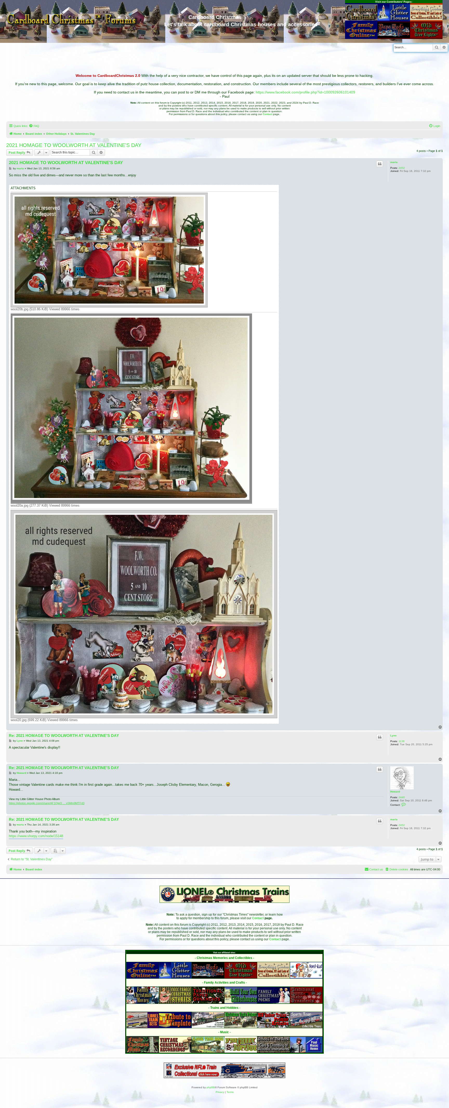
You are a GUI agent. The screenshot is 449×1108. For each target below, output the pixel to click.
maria (394, 162)
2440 (402, 797)
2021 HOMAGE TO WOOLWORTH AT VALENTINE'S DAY (73, 145)
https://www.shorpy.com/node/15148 (36, 836)
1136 (402, 741)
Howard (395, 791)
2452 (402, 167)
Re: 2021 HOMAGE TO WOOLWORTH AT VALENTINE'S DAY (64, 735)
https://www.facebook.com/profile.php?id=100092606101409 (305, 92)
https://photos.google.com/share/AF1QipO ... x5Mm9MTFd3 (46, 803)
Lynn (393, 735)
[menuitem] (34, 126)
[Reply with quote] (379, 164)
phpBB (211, 1087)
